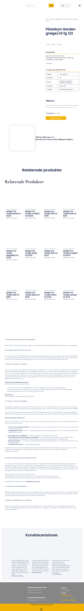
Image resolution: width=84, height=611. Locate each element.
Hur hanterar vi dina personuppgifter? (16, 401)
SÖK (51, 5)
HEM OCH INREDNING (55, 19)
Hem (47, 19)
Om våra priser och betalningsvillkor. (16, 486)
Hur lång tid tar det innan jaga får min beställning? (20, 339)
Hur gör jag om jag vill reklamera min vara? (18, 350)
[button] (79, 5)
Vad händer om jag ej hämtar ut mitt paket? (18, 500)
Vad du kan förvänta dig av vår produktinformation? (21, 458)
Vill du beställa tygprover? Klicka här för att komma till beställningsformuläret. (54, 138)
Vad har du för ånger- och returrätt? (16, 364)
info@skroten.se (66, 595)
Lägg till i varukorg (55, 118)
